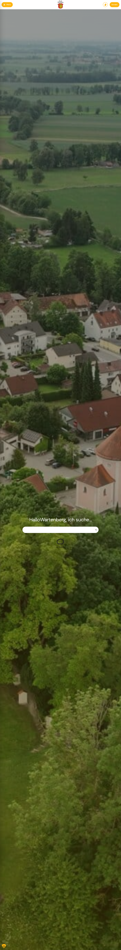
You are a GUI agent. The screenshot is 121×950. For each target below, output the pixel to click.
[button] (7, 4)
